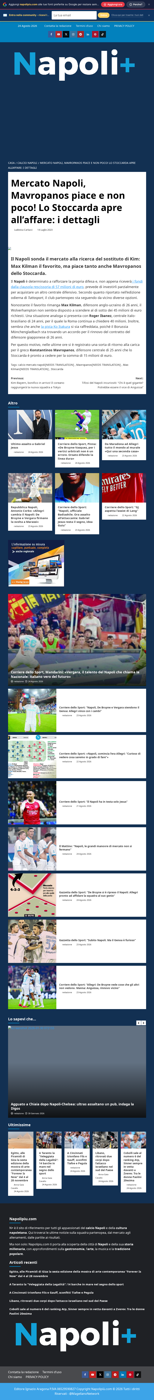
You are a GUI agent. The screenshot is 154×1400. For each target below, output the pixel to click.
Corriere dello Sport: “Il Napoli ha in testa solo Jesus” (93, 801)
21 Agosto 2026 (83, 806)
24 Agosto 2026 (35, 452)
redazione (19, 452)
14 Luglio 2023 (45, 229)
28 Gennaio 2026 (36, 1113)
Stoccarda (57, 369)
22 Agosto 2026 (129, 515)
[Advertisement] (77, 118)
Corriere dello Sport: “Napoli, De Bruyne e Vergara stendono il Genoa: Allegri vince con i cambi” (99, 709)
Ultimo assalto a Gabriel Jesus (28, 445)
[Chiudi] (149, 4)
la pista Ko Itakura (55, 326)
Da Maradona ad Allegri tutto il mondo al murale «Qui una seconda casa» (122, 447)
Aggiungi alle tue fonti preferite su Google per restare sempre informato (61, 4)
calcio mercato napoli (31, 365)
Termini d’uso (84, 26)
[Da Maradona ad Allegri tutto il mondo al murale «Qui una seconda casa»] (124, 424)
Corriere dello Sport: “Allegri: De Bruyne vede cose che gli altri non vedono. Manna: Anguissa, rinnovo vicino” (99, 986)
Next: (112, 382)
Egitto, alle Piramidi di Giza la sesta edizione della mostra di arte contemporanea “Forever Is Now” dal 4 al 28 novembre (21, 1166)
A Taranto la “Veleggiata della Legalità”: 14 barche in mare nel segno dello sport (48, 1163)
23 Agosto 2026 (129, 455)
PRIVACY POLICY (124, 26)
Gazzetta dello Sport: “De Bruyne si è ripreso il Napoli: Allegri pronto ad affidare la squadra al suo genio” (98, 893)
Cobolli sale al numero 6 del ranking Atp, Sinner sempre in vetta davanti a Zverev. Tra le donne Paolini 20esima (133, 1166)
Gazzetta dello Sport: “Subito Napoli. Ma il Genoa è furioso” (97, 940)
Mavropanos (84, 365)
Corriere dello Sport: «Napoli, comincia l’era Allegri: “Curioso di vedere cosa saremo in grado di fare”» (99, 755)
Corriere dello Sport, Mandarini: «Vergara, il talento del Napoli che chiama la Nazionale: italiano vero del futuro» (75, 674)
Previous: (37, 382)
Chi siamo (103, 26)
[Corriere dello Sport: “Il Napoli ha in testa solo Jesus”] (32, 802)
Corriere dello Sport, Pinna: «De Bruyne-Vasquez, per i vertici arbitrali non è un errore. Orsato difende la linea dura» (77, 451)
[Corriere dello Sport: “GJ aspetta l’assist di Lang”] (124, 488)
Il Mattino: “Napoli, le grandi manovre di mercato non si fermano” (95, 847)
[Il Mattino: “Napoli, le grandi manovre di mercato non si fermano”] (32, 849)
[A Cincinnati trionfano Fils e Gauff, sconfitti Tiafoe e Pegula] (77, 1140)
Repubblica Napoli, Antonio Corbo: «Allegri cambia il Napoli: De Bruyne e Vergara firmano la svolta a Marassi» (29, 514)
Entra (103, 15)
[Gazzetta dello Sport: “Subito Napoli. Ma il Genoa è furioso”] (32, 941)
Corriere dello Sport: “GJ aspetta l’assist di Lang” (122, 509)
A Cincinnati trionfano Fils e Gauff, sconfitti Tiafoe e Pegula (77, 1158)
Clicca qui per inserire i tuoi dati (127, 15)
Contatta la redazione (57, 26)
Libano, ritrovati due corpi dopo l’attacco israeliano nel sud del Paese (104, 1161)
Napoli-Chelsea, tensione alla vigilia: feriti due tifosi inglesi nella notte (70, 1108)
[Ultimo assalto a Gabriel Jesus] (30, 424)
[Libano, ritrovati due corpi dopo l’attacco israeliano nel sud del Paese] (105, 1140)
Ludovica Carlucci (23, 229)
